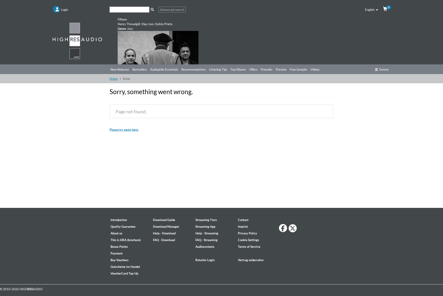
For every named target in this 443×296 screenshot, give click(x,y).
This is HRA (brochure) (126, 240)
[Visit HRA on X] (293, 228)
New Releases (120, 69)
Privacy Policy (247, 233)
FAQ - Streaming (206, 240)
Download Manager (166, 226)
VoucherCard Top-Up (124, 273)
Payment (117, 253)
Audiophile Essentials (164, 69)
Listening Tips (218, 69)
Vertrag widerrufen (250, 260)
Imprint (243, 226)
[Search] (152, 9)
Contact (243, 220)
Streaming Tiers (206, 220)
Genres (384, 69)
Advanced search (172, 10)
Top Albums (238, 69)
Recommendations (193, 69)
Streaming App (205, 226)
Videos (315, 69)
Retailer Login (205, 260)
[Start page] (77, 41)
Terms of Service (249, 246)
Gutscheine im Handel (125, 267)
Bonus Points (119, 246)
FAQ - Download (164, 240)
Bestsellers (139, 69)
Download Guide (164, 220)
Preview (281, 69)
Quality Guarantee (123, 226)
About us (116, 233)
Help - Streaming (206, 233)
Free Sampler (298, 69)
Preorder (266, 69)
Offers (253, 69)
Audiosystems (204, 246)
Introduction (119, 220)
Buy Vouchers (120, 260)
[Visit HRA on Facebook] (283, 228)
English (370, 10)
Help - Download (164, 233)
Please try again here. (124, 130)
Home (114, 79)
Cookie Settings (248, 240)
